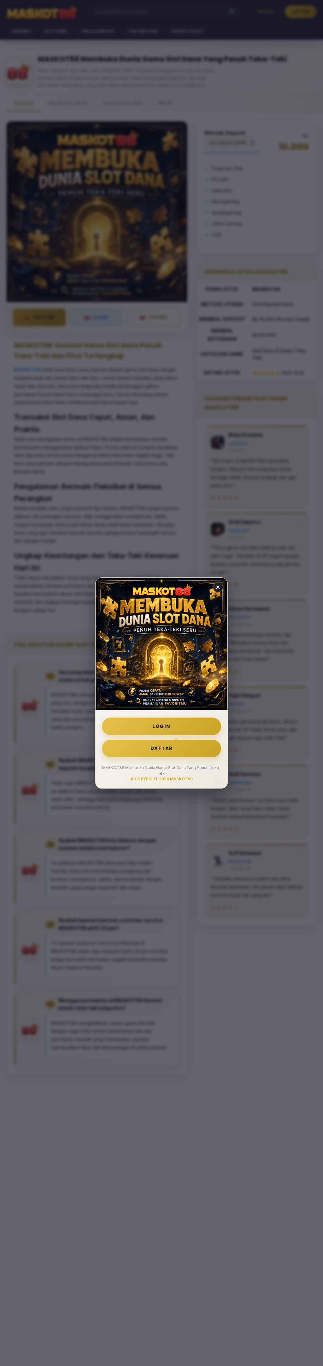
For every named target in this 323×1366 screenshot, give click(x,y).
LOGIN (161, 726)
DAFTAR (161, 748)
